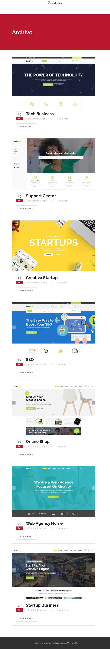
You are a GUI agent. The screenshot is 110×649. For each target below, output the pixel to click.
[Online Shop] (53, 409)
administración (38, 119)
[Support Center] (53, 164)
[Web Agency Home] (53, 491)
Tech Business (40, 113)
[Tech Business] (53, 82)
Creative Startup (42, 277)
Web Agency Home (44, 523)
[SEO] (53, 327)
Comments (62, 119)
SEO (30, 359)
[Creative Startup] (53, 246)
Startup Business (42, 605)
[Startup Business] (53, 573)
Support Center (41, 195)
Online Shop (38, 441)
